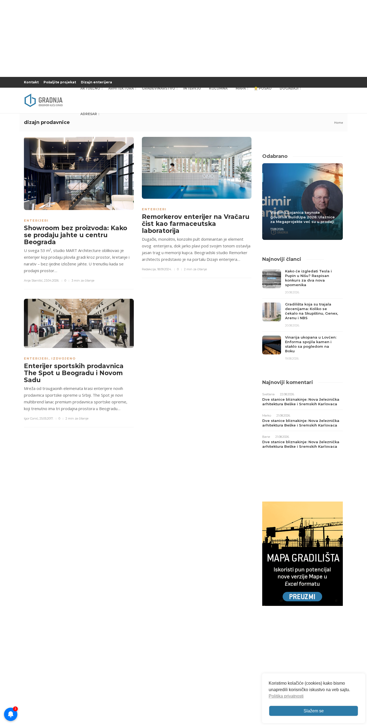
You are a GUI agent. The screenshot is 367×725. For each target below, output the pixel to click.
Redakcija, (149, 269)
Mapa (241, 88)
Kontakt (31, 82)
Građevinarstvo (158, 88)
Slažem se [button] (314, 711)
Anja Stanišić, (33, 280)
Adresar (88, 114)
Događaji (289, 88)
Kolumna (218, 88)
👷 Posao (263, 88)
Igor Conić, (31, 418)
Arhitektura (121, 88)
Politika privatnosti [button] (286, 696)
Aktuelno (90, 88)
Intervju (192, 88)
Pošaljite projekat (60, 82)
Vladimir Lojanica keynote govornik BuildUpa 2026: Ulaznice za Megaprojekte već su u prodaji (302, 217)
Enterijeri (36, 220)
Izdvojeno (63, 358)
